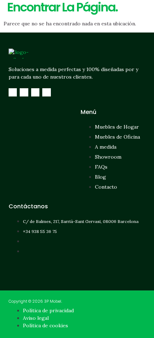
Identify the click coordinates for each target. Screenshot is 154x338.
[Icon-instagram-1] (24, 92)
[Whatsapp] (35, 92)
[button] (76, 10)
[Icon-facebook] (13, 92)
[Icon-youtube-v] (46, 92)
